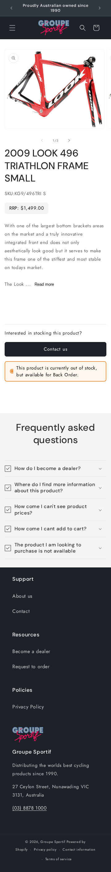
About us (22, 596)
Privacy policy (45, 849)
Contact (21, 611)
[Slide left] (42, 140)
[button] (12, 28)
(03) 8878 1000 (29, 808)
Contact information (79, 849)
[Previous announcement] (11, 8)
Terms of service (58, 859)
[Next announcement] (99, 8)
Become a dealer (31, 651)
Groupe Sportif (52, 841)
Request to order (31, 666)
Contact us (56, 349)
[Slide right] (69, 140)
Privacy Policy (28, 706)
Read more (44, 284)
